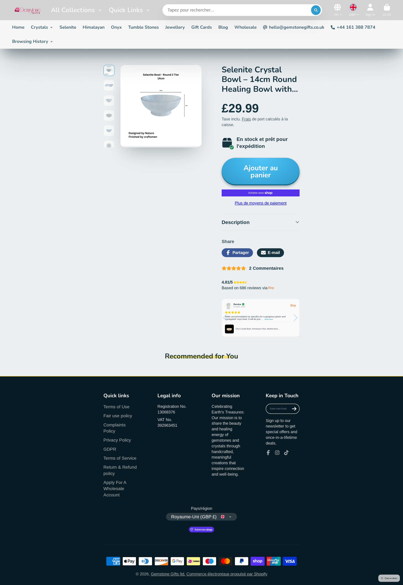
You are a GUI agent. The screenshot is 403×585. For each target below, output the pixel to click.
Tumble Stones (143, 27)
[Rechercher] (316, 10)
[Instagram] (277, 452)
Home (18, 27)
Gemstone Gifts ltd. (168, 574)
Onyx (116, 27)
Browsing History (30, 41)
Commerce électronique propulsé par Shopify (226, 574)
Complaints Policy (114, 428)
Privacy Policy (117, 440)
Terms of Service (119, 458)
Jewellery (175, 27)
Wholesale (245, 27)
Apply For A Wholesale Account (114, 488)
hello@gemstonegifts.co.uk (296, 27)
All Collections (73, 10)
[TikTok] (286, 452)
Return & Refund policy (120, 470)
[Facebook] (268, 452)
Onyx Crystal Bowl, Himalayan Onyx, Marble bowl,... (258, 329)
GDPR (109, 449)
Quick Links (126, 10)
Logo (27, 10)
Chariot (387, 10)
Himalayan (94, 27)
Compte (370, 10)
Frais (246, 119)
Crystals (39, 27)
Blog (223, 27)
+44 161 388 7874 (356, 27)
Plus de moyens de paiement (261, 203)
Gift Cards (201, 27)
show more (268, 319)
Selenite (68, 27)
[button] (296, 317)
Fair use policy (117, 415)
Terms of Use (116, 406)
